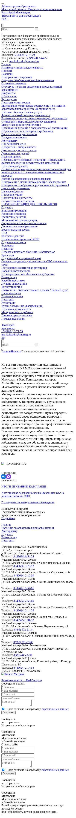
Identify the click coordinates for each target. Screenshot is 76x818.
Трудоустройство (11, 286)
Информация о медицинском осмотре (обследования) (33, 181)
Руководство (9, 99)
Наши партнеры (11, 293)
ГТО (4, 232)
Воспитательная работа (15, 229)
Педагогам (7, 299)
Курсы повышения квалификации (22, 305)
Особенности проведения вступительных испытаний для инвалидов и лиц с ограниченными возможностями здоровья (36, 172)
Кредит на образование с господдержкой (26, 178)
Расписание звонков (13, 213)
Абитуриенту (9, 140)
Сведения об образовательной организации (27, 80)
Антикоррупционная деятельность (22, 67)
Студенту (7, 207)
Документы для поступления (18, 150)
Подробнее (8, 518)
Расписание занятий (13, 216)
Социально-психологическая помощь (23, 223)
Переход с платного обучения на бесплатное (28, 251)
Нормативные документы (17, 197)
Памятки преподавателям (16, 315)
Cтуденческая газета (13, 242)
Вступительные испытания (17, 201)
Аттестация (8, 302)
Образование (9, 96)
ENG (4, 18)
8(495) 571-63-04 (23, 642)
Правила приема (11, 156)
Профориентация (11, 194)
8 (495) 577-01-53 (23, 619)
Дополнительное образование (19, 226)
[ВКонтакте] (3, 476)
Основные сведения (13, 83)
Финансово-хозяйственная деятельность (25, 115)
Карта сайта (8, 677)
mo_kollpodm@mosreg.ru (24, 61)
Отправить (8, 712)
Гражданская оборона (14, 137)
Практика (7, 248)
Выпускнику (9, 277)
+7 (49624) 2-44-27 (36, 58)
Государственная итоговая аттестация (24, 267)
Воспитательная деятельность (19, 134)
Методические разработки (17, 312)
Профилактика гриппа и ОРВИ (20, 239)
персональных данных (55, 708)
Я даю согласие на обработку (37, 708)
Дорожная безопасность (15, 270)
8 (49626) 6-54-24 (23, 556)
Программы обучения (14, 166)
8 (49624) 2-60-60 (23, 600)
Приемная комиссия (13, 143)
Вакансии (7, 73)
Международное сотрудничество (21, 124)
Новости (6, 70)
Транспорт (7, 255)
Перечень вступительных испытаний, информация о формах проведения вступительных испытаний (33, 161)
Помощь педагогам (13, 318)
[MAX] (8, 476)
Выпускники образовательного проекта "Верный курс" (35, 289)
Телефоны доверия (12, 235)
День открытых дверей (15, 153)
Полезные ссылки (12, 296)
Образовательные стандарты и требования (27, 131)
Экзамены (7, 245)
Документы (8, 92)
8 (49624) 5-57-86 (23, 588)
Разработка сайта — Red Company (21, 680)
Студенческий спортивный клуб (21, 258)
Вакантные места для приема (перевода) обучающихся (34, 118)
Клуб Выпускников (13, 280)
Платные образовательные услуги (21, 112)
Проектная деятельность (16, 309)
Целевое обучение (12, 191)
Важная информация (14, 210)
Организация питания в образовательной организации (34, 127)
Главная (6, 64)
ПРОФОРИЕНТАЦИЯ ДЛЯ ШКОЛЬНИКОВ (29, 204)
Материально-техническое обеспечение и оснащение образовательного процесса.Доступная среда (33, 107)
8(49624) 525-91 (22, 654)
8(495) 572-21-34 (23, 629)
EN (3, 337)
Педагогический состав (15, 102)
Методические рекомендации (19, 220)
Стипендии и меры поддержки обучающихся (28, 121)
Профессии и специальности (18, 146)
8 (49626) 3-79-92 (23, 565)
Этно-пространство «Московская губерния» (28, 274)
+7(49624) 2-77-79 (24, 54)
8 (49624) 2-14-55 (23, 610)
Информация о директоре (16, 77)
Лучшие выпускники (14, 283)
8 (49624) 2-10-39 (23, 575)
